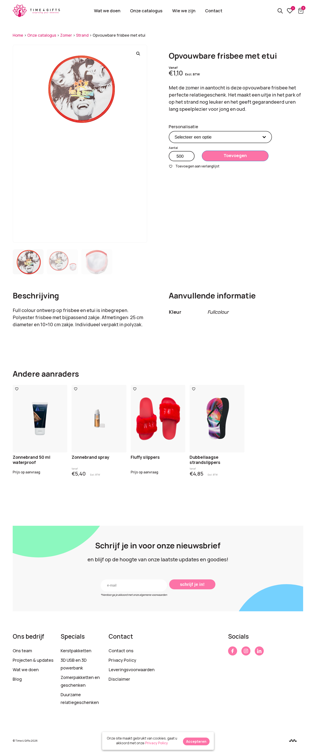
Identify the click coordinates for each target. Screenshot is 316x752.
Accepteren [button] (196, 741)
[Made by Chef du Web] (293, 740)
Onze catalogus (146, 11)
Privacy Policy (122, 660)
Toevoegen (235, 155)
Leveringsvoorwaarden (132, 669)
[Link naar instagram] (245, 650)
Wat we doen (107, 11)
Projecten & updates (33, 660)
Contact (213, 11)
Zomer (66, 35)
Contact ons (121, 651)
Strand (82, 35)
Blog (17, 679)
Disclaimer (119, 679)
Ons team (22, 651)
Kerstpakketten (76, 651)
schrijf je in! (192, 584)
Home (18, 35)
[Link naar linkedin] (259, 650)
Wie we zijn (183, 11)
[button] (138, 54)
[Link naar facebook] (232, 650)
